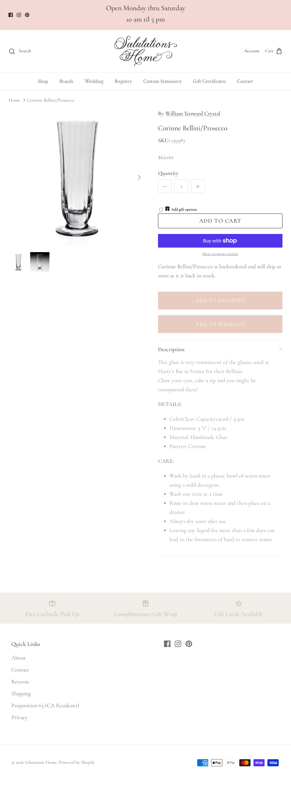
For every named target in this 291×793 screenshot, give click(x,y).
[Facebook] (209, 751)
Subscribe (217, 728)
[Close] (272, 649)
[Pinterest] (226, 751)
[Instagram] (217, 751)
